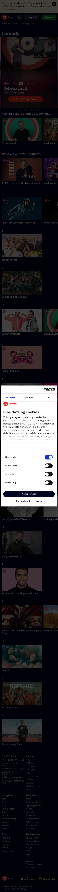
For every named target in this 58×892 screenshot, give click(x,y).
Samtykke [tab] (10, 397)
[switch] (49, 465)
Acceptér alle (29, 494)
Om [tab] (47, 397)
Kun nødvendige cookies (29, 501)
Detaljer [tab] (29, 397)
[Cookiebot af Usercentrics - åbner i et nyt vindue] (42, 389)
